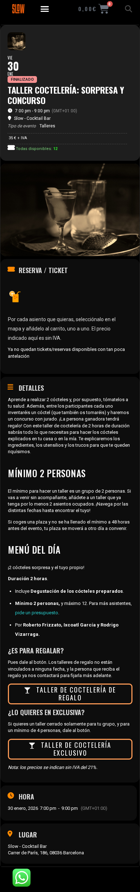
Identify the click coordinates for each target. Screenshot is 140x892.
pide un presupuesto (36, 612)
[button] (45, 9)
